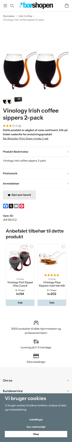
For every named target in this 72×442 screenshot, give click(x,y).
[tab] (36, 152)
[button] (20, 302)
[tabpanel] (36, 163)
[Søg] (12, 5)
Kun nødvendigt (36, 426)
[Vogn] (66, 6)
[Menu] (5, 6)
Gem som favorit (20, 194)
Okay (36, 434)
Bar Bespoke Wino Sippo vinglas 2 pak (25, 138)
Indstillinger (36, 419)
